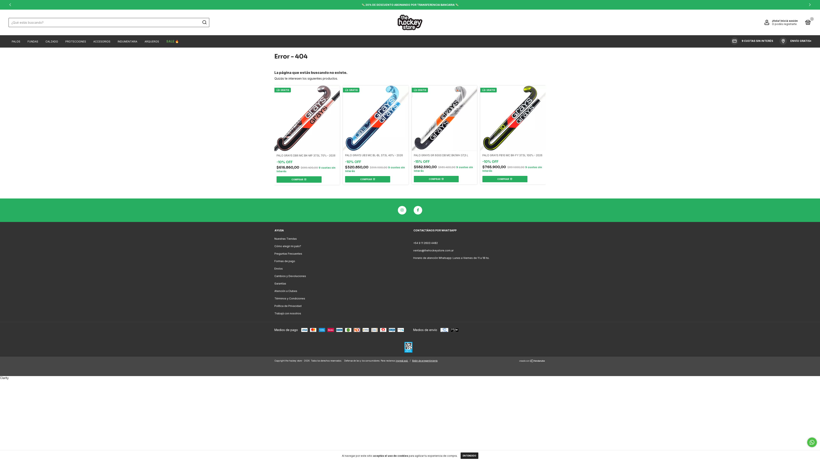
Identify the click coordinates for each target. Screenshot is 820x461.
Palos (16, 41)
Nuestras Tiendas (285, 238)
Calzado (51, 41)
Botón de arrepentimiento (425, 360)
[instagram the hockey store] (402, 210)
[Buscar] (204, 22)
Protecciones (75, 41)
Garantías (280, 283)
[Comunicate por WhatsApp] (812, 442)
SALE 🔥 (172, 41)
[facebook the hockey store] (418, 210)
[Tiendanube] (532, 361)
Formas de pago (284, 261)
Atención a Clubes (285, 291)
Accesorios (101, 41)
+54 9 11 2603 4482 (425, 243)
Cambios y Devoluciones (290, 276)
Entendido (469, 455)
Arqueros (152, 41)
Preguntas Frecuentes (288, 253)
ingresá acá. (402, 360)
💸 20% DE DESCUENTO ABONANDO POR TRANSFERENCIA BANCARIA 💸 (410, 4)
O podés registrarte (784, 24)
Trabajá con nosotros (287, 313)
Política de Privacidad (288, 306)
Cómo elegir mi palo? (287, 246)
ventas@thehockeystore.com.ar (433, 250)
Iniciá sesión (789, 20)
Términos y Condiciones (289, 298)
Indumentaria (127, 41)
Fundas (33, 41)
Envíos (278, 268)
